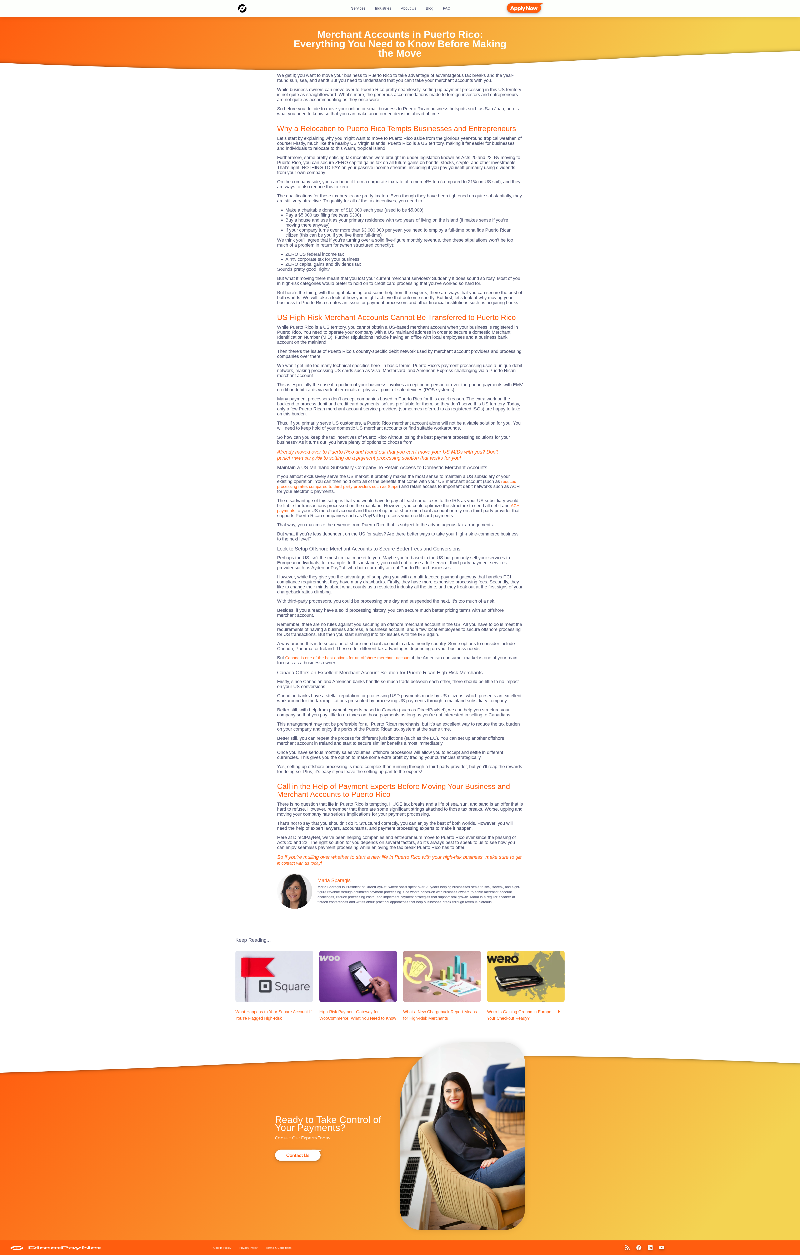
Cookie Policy (222, 1247)
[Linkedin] (650, 1247)
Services (358, 8)
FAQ (446, 8)
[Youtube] (661, 1247)
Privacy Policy (248, 1247)
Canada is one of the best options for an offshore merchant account (348, 658)
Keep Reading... (253, 940)
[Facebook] (639, 1247)
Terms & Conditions (278, 1247)
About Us (408, 8)
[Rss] (627, 1247)
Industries (383, 8)
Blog (429, 8)
